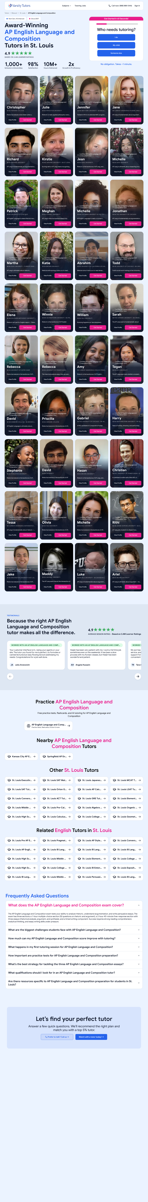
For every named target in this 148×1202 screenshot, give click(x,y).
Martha (12, 263)
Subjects (65, 6)
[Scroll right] (138, 676)
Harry (116, 418)
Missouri (14, 13)
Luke (81, 574)
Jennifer (83, 107)
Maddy (47, 574)
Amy (80, 366)
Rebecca (13, 366)
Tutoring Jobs (80, 6)
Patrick (12, 211)
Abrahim (84, 263)
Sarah (116, 314)
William (83, 315)
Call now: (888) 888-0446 (122, 6)
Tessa (11, 522)
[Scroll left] (10, 676)
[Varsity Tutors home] (19, 6)
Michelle (119, 159)
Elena (11, 315)
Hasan (82, 470)
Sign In (137, 6)
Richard (13, 159)
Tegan (117, 366)
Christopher (16, 107)
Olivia (46, 522)
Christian (119, 470)
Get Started (27, 120)
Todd (116, 263)
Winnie (47, 314)
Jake (10, 574)
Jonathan (119, 211)
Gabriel (83, 418)
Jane (116, 107)
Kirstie (47, 159)
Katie (46, 263)
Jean (81, 159)
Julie (46, 107)
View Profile (12, 120)
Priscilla (48, 418)
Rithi (115, 522)
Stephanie (14, 470)
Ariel (116, 574)
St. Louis (22, 13)
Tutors (7, 13)
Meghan (48, 211)
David (11, 418)
